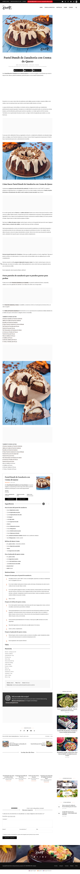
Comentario (4, 819)
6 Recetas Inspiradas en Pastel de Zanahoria (12, 319)
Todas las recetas (49, 7)
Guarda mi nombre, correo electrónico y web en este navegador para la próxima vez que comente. (21, 834)
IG (65, 1)
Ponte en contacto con (15, 1)
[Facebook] (24, 730)
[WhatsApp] (34, 730)
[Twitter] (27, 730)
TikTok (73, 1)
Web (37, 829)
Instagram (61, 866)
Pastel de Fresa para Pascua (8, 328)
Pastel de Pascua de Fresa (8, 456)
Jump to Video (28, 70)
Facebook (66, 866)
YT (62, 1)
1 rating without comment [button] (38, 808)
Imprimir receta (37, 70)
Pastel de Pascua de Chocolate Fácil (10, 454)
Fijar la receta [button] (23, 499)
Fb (68, 1)
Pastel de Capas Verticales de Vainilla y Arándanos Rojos (46, 777)
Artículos (59, 7)
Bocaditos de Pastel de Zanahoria (9, 322)
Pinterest (71, 1)
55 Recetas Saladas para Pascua (9, 340)
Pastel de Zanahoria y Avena (11, 305)
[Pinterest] (31, 730)
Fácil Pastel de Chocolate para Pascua (10, 326)
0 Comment (37, 65)
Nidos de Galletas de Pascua (8, 336)
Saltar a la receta (18, 70)
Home (41, 7)
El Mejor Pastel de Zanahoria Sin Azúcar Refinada (13, 324)
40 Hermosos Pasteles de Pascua (10, 332)
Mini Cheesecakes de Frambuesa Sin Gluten (12, 330)
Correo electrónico (23, 829)
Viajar (65, 7)
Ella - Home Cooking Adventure (22, 65)
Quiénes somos (5, 1)
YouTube (55, 866)
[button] (5, 483)
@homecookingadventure (18, 701)
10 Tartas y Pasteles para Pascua (9, 341)
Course (71, 7)
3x (48, 503)
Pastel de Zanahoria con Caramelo (20, 283)
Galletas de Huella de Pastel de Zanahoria (11, 320)
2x (46, 503)
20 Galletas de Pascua (7, 338)
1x (43, 503)
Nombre (4, 829)
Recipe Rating (5, 816)
